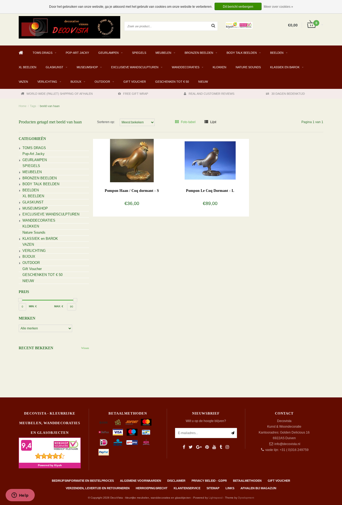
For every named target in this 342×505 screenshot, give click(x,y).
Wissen (85, 348)
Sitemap (213, 488)
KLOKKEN (219, 67)
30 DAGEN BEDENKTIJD (288, 93)
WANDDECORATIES (185, 67)
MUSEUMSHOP (87, 67)
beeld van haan (50, 106)
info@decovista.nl (287, 444)
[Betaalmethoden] (103, 422)
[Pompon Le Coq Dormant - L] (210, 160)
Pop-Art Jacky (77, 52)
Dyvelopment (246, 497)
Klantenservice (187, 488)
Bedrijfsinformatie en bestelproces (83, 480)
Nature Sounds (248, 67)
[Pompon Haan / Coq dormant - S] (131, 160)
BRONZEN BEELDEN (199, 52)
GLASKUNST (54, 67)
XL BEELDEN (27, 67)
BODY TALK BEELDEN (242, 52)
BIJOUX (76, 81)
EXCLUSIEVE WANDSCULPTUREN (134, 67)
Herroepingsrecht (152, 488)
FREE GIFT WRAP (135, 93)
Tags (33, 106)
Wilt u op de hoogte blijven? (206, 421)
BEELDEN (276, 52)
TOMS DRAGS (42, 52)
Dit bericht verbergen (238, 7)
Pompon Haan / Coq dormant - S (132, 191)
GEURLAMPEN (108, 52)
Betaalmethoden (247, 480)
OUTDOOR (102, 81)
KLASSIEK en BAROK (285, 67)
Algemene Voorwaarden (140, 480)
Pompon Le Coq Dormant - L (210, 191)
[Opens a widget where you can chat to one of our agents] (20, 495)
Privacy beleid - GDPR (209, 480)
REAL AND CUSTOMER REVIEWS (211, 93)
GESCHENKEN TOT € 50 (172, 81)
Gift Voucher (134, 81)
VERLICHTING (47, 81)
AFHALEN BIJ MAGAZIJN (258, 488)
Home (22, 106)
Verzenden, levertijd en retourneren (98, 488)
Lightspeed (216, 497)
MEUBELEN (163, 52)
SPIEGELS (139, 52)
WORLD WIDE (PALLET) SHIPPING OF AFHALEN (59, 93)
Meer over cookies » (278, 7)
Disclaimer (176, 480)
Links (230, 488)
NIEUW (203, 81)
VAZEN (23, 81)
